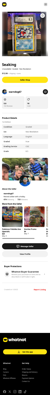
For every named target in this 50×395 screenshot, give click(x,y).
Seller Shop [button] (25, 80)
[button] (45, 91)
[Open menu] (45, 4)
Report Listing (40, 289)
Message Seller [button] (27, 246)
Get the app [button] (27, 352)
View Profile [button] (25, 254)
